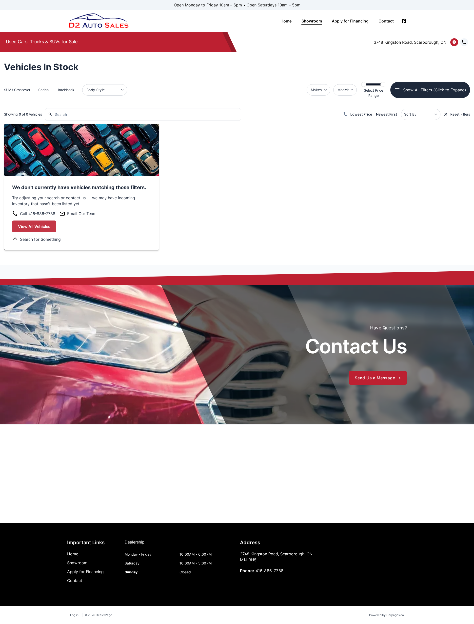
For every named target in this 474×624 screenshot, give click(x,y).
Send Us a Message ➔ (378, 377)
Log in (74, 615)
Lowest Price (361, 114)
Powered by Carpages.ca (386, 615)
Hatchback (65, 90)
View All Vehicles (34, 226)
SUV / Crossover (17, 90)
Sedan (43, 90)
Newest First (386, 114)
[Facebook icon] (404, 21)
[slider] (363, 84)
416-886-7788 (270, 570)
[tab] (134, 544)
